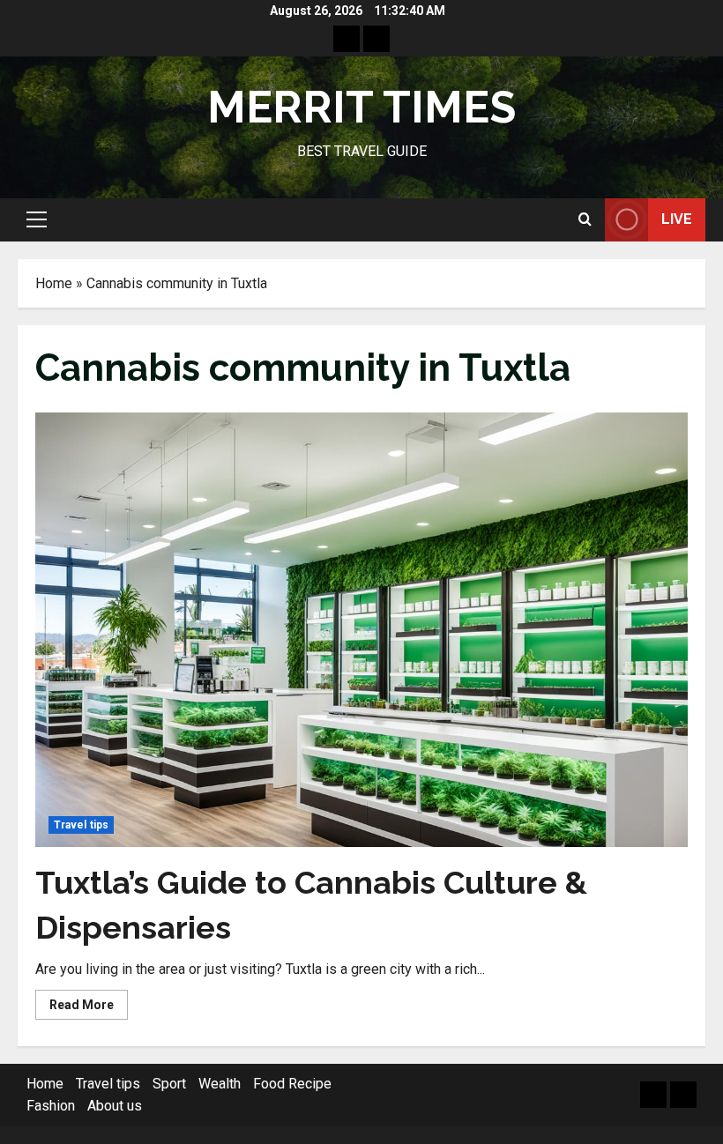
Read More (88, 1008)
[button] (37, 219)
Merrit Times (361, 107)
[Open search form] (585, 219)
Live (676, 219)
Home (53, 283)
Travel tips (81, 825)
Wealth (219, 1083)
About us (114, 1105)
